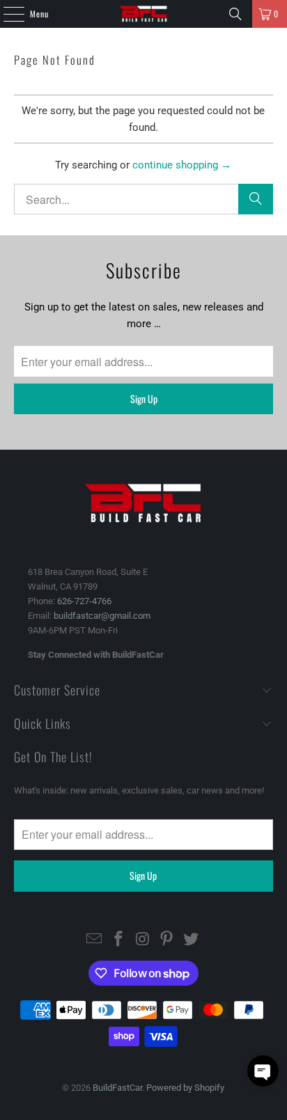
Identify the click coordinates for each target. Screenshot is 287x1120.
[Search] (235, 14)
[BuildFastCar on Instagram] (142, 940)
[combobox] (143, 199)
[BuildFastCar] (143, 14)
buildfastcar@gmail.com (102, 615)
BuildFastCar (117, 1087)
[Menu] (6, 14)
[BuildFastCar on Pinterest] (167, 940)
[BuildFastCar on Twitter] (191, 940)
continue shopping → (181, 165)
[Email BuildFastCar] (94, 940)
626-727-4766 (84, 601)
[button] (263, 1071)
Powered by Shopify (185, 1087)
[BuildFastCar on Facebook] (118, 940)
